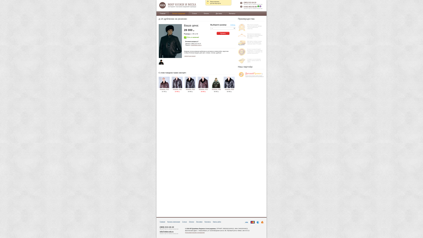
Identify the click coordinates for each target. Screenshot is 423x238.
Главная (162, 13)
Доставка (219, 13)
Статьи (194, 13)
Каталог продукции (178, 13)
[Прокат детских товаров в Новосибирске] (251, 77)
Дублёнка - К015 (164, 89)
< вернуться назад (190, 56)
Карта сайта (217, 222)
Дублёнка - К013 (203, 89)
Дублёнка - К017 (177, 89)
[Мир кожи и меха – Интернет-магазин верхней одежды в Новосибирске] (178, 5)
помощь (232, 25)
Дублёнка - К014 (190, 89)
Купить (223, 33)
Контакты (232, 13)
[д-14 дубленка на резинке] (170, 41)
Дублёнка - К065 (216, 89)
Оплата (206, 13)
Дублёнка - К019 (229, 89)
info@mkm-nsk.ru (196, 45)
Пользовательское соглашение (195, 232)
